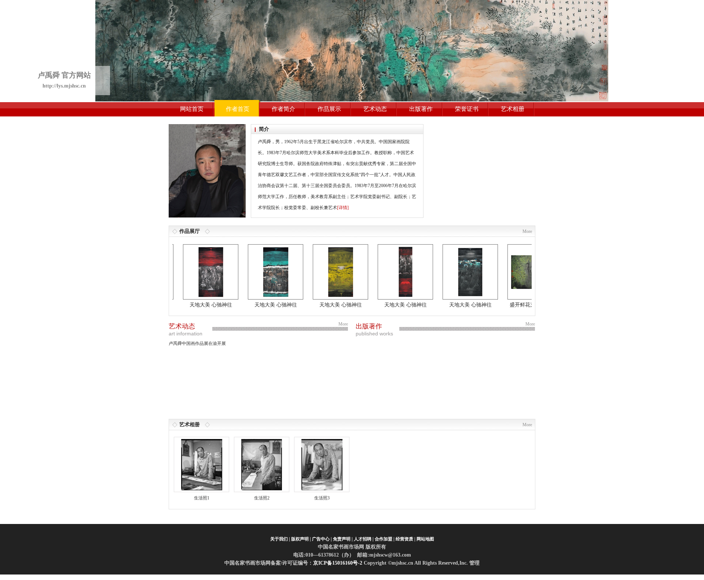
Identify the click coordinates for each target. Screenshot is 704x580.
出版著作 (421, 109)
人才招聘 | (364, 539)
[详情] (343, 207)
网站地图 (425, 539)
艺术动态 (375, 109)
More (527, 231)
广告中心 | (322, 539)
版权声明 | (301, 539)
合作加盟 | (385, 539)
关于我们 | (280, 539)
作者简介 (283, 109)
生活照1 (201, 498)
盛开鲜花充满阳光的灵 (523, 305)
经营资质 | (405, 539)
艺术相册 (512, 109)
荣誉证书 (466, 109)
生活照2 (262, 498)
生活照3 (322, 498)
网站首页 (191, 109)
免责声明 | (343, 539)
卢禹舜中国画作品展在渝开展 (197, 343)
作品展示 (329, 109)
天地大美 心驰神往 (198, 305)
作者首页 (237, 109)
